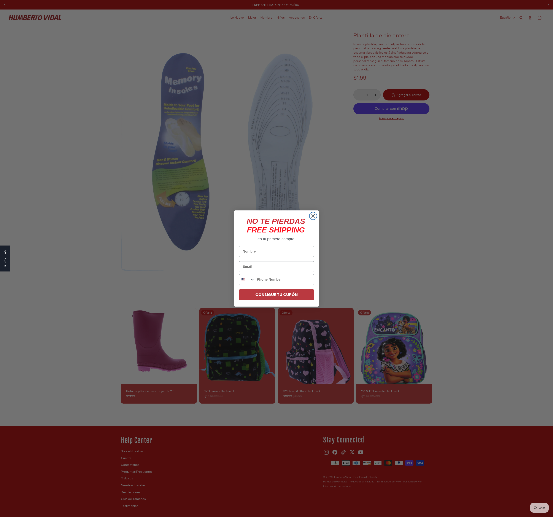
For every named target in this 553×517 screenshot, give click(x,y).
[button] (5, 259)
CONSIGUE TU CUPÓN (276, 294)
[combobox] (247, 279)
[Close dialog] (313, 216)
